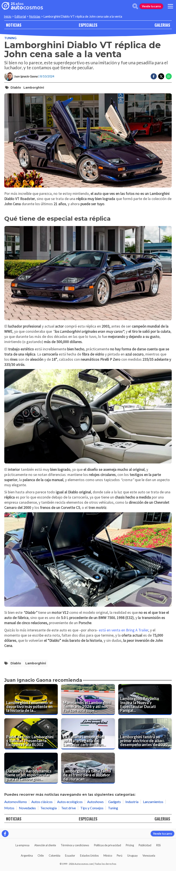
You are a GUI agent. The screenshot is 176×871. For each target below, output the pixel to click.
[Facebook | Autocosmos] (5, 833)
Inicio (7, 16)
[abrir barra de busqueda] (135, 6)
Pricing (130, 845)
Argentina (27, 855)
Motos (9, 808)
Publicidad (145, 845)
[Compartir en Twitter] (161, 76)
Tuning (10, 38)
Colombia (54, 855)
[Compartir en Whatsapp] (169, 76)
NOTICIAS (13, 25)
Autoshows (95, 802)
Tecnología (48, 808)
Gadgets (114, 802)
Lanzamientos (153, 802)
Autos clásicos (42, 802)
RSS (158, 845)
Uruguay (132, 855)
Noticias (34, 16)
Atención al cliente (45, 845)
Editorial (20, 16)
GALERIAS (162, 25)
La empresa (22, 845)
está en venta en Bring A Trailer (123, 630)
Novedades (27, 808)
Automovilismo (15, 802)
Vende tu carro (151, 6)
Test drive (68, 808)
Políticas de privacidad (107, 845)
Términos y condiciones (75, 845)
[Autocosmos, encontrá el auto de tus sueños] (22, 6)
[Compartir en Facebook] (154, 76)
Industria (131, 802)
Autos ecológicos (70, 802)
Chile (41, 855)
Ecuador (70, 855)
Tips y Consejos (91, 808)
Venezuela (149, 855)
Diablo (16, 87)
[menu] (170, 6)
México (107, 855)
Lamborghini (33, 87)
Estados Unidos (89, 855)
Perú (119, 855)
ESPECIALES (88, 25)
